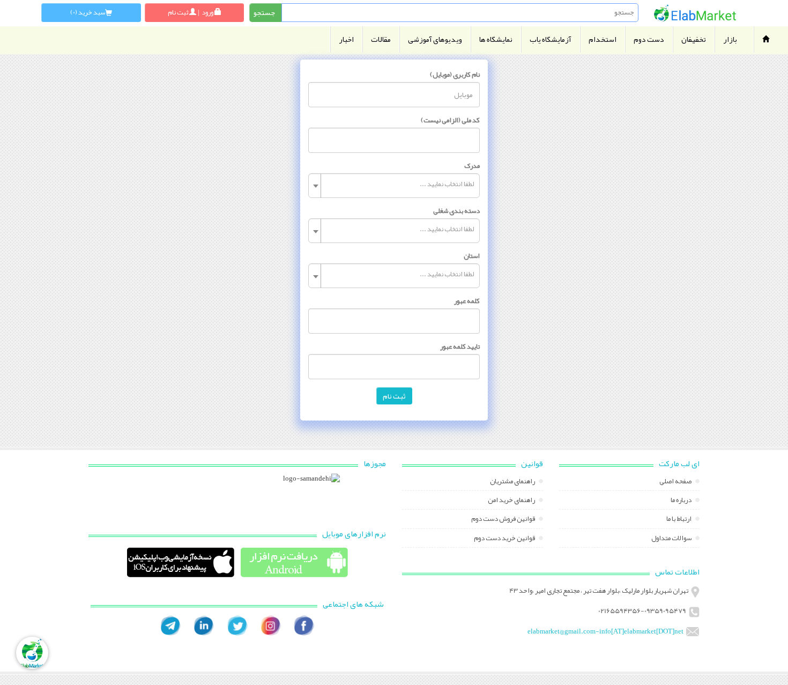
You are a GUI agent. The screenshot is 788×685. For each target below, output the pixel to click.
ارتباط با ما (679, 520)
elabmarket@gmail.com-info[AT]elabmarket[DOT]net (605, 631)
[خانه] (695, 13)
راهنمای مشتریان (513, 482)
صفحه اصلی (676, 482)
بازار (730, 39)
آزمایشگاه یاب (550, 39)
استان (472, 256)
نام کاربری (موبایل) (455, 74)
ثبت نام (394, 395)
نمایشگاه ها (495, 39)
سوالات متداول (672, 539)
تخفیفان (693, 39)
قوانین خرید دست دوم (505, 539)
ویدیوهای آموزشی (435, 39)
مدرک (472, 166)
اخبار (346, 39)
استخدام (602, 39)
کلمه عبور (467, 301)
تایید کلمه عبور (460, 346)
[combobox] (394, 185)
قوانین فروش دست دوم (503, 520)
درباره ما (682, 501)
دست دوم (649, 39)
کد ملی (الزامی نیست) (450, 120)
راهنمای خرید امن (512, 501)
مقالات (381, 39)
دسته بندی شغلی (456, 211)
